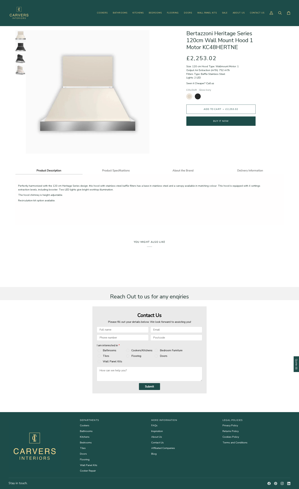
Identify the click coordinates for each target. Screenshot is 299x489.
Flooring (136, 356)
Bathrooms (109, 350)
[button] (102, 13)
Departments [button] (89, 420)
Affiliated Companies (163, 448)
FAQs (154, 425)
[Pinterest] (275, 483)
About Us (156, 437)
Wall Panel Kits (112, 361)
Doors (163, 356)
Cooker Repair (88, 470)
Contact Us (157, 442)
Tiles (106, 356)
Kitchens (84, 437)
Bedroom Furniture (171, 350)
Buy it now (221, 121)
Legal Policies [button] (233, 420)
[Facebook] (269, 483)
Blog (154, 453)
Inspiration (157, 431)
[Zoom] (32, 147)
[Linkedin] (288, 483)
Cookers (84, 425)
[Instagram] (282, 483)
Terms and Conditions (235, 442)
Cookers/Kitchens (141, 350)
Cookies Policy (231, 437)
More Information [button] (164, 420)
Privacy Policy (230, 425)
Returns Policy (231, 431)
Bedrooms (86, 442)
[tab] (49, 170)
